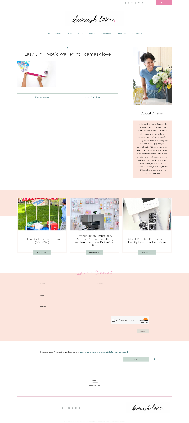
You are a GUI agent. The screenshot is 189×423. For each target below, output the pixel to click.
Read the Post (42, 252)
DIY (48, 33)
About (94, 380)
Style (80, 33)
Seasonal (136, 33)
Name (42, 283)
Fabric (92, 33)
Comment (100, 283)
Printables (106, 33)
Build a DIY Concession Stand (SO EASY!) (42, 241)
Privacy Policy (94, 385)
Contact (94, 382)
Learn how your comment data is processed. (104, 352)
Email (42, 295)
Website (43, 306)
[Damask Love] (148, 412)
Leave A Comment (43, 97)
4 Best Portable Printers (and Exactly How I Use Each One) (147, 241)
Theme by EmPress (118, 421)
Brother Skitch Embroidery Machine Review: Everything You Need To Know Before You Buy (94, 240)
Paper (58, 33)
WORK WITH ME (94, 388)
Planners (121, 33)
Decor (70, 33)
